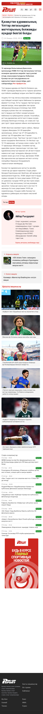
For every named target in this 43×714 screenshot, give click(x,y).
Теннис (4, 706)
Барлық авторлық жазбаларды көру (27, 243)
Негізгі (4, 15)
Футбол (10, 15)
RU (26, 10)
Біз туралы (26, 687)
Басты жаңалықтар (29, 684)
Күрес (24, 706)
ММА (24, 703)
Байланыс (26, 691)
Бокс (24, 699)
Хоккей (4, 703)
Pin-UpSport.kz (19, 84)
